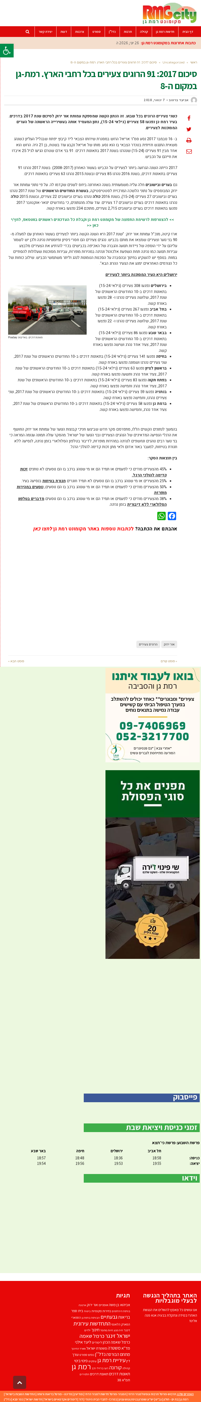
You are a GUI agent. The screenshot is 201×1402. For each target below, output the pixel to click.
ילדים (87, 1330)
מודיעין (78, 1394)
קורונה (115, 1367)
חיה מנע (118, 1330)
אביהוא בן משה (119, 1304)
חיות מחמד (106, 1330)
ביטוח (87, 1311)
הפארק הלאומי (120, 1324)
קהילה (126, 1368)
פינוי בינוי (81, 1360)
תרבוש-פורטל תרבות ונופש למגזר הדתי (152, 1394)
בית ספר (77, 1310)
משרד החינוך (78, 1348)
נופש (91, 1354)
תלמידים (84, 1374)
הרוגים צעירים (148, 644)
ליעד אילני (83, 1342)
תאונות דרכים (119, 1374)
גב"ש (158, 1399)
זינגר (127, 1330)
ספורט (83, 1354)
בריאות (124, 1317)
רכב (94, 1368)
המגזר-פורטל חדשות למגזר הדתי (105, 1394)
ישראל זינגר (117, 1335)
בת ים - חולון (171, 1399)
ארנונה (82, 1305)
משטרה (114, 1348)
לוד (81, 1399)
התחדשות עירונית (91, 1323)
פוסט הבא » (16, 661)
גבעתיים (109, 1316)
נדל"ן (7, 1399)
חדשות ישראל (33, 1399)
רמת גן (81, 1366)
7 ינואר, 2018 (154, 100)
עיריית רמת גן (111, 1360)
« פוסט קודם (169, 661)
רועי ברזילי (102, 1368)
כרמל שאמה (92, 1335)
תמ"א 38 (123, 1379)
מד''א (125, 1348)
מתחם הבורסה (118, 1354)
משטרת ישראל (96, 1348)
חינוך (95, 1330)
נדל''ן (100, 1354)
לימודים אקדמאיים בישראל (60, 1399)
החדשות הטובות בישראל (20, 1394)
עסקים (92, 1361)
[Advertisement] (92, 582)
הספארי (76, 1317)
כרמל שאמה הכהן (116, 1342)
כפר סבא (18, 1399)
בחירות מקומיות (101, 1311)
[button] (7, 50)
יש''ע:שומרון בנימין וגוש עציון (136, 1399)
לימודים (97, 1342)
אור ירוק (169, 644)
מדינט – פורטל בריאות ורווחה (54, 1394)
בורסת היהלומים (121, 1311)
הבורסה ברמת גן (91, 1317)
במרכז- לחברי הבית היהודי (101, 1399)
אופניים (103, 1305)
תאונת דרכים (99, 1373)
